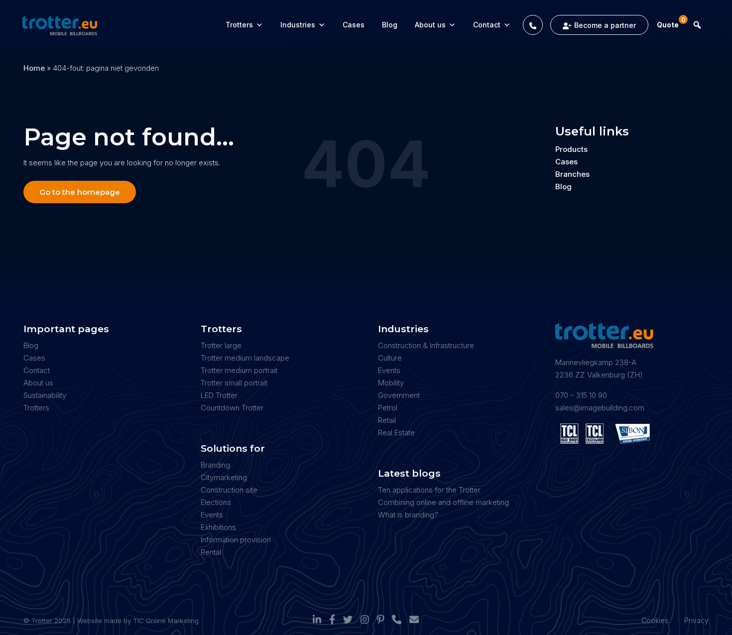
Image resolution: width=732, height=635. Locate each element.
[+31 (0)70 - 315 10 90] (533, 25)
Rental (211, 552)
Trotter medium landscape (245, 358)
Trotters (239, 24)
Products (571, 149)
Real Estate (396, 432)
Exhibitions (218, 527)
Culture (390, 358)
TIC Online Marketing (166, 621)
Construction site (229, 490)
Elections (216, 502)
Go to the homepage (79, 192)
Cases (354, 24)
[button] (697, 25)
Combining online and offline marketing (443, 502)
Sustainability (44, 395)
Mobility (391, 382)
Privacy (696, 620)
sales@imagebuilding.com (599, 407)
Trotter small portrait (234, 382)
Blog (389, 24)
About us (430, 24)
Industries (297, 24)
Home (34, 68)
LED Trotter (219, 395)
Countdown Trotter (232, 407)
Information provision (236, 539)
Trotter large (221, 345)
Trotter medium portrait (239, 370)
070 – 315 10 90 (581, 395)
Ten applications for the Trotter (429, 490)
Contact (486, 24)
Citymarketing (224, 477)
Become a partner (605, 25)
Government (399, 395)
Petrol (387, 407)
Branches (572, 174)
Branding (215, 465)
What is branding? (408, 514)
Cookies (654, 620)
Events (212, 514)
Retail (387, 420)
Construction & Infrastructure (426, 345)
